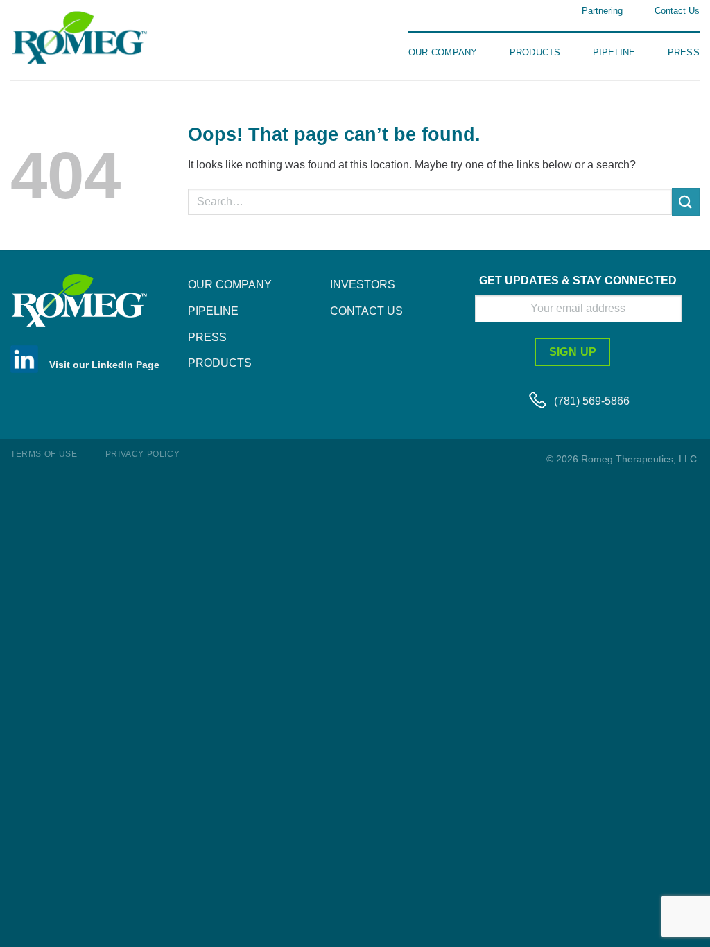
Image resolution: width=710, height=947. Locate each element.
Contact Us (677, 11)
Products (535, 52)
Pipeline (614, 52)
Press (684, 52)
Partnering (602, 11)
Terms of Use (43, 454)
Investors (362, 284)
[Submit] (686, 201)
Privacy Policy (142, 454)
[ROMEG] (97, 37)
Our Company (443, 52)
